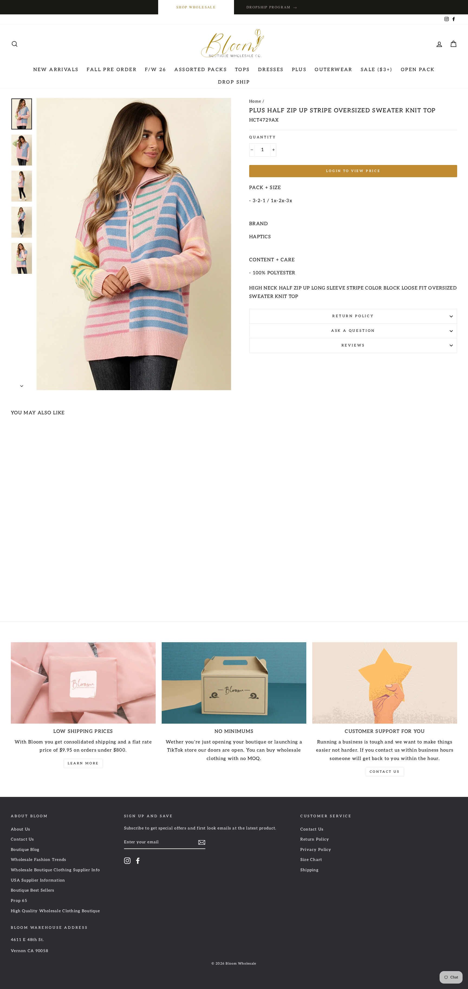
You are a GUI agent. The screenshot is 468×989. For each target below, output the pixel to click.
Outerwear (334, 69)
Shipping (309, 870)
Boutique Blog (25, 849)
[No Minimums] (234, 683)
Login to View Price (353, 171)
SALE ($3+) (377, 69)
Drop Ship (234, 82)
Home (255, 101)
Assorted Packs (200, 69)
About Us (20, 829)
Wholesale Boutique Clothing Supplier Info (55, 870)
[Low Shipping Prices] (83, 683)
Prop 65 (19, 900)
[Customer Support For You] (384, 683)
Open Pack (418, 69)
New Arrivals (56, 69)
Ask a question (353, 331)
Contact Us (385, 772)
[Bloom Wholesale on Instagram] (127, 860)
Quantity (262, 137)
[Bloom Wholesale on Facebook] (138, 860)
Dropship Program (271, 7)
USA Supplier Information (38, 880)
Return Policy (353, 316)
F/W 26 (155, 69)
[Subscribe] (201, 842)
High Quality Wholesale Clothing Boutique (55, 911)
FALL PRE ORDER (112, 69)
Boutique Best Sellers (32, 890)
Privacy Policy (316, 849)
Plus (299, 69)
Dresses (271, 69)
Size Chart (311, 859)
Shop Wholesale (196, 7)
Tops (242, 69)
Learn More (83, 763)
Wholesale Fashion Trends (38, 859)
